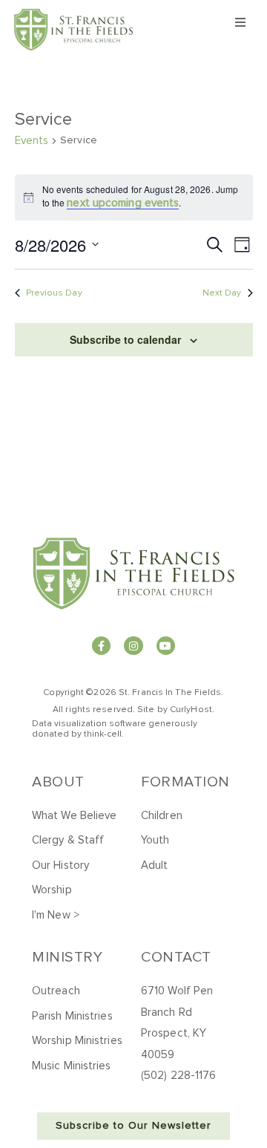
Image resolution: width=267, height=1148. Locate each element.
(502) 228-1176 (178, 1075)
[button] (240, 22)
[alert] (134, 197)
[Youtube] (165, 645)
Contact (176, 957)
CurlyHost (191, 709)
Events (32, 140)
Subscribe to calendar (125, 339)
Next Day (222, 293)
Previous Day (54, 293)
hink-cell (104, 734)
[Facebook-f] (101, 645)
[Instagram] (133, 645)
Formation (185, 781)
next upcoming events (123, 203)
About (58, 781)
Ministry (67, 957)
